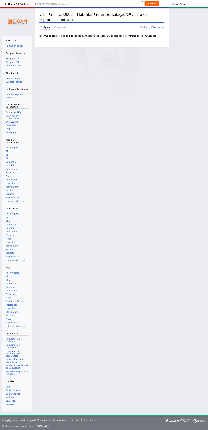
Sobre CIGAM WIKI (39, 425)
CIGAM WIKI (17, 4)
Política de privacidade (14, 425)
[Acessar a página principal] (17, 21)
